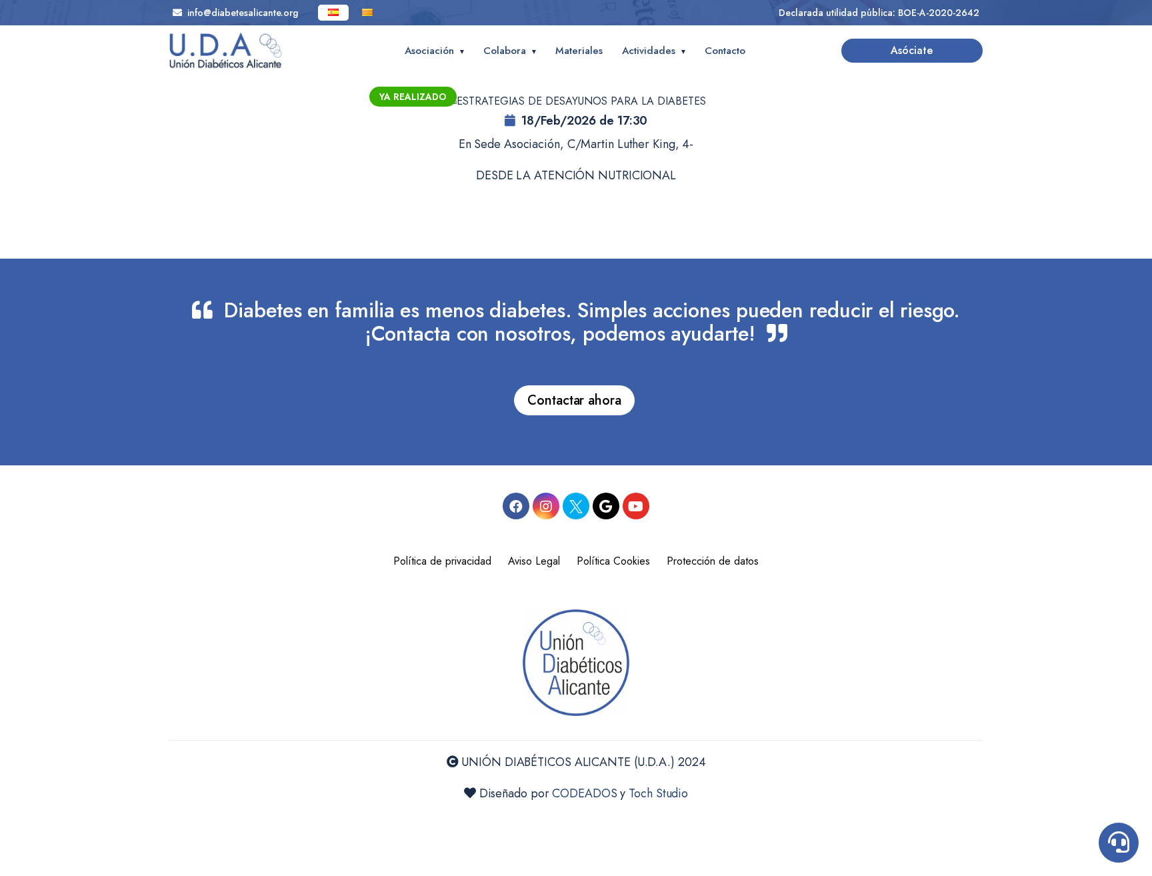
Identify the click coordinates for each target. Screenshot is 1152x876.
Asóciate (912, 50)
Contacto (725, 50)
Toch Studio (658, 793)
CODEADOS (584, 793)
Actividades (648, 50)
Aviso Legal (534, 561)
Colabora (504, 50)
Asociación (429, 50)
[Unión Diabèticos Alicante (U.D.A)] (226, 51)
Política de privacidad (442, 561)
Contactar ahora (574, 400)
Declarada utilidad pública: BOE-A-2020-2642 (879, 12)
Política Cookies (613, 561)
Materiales (579, 50)
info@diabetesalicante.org (240, 12)
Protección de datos (713, 561)
